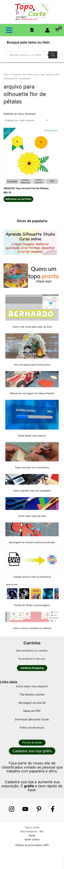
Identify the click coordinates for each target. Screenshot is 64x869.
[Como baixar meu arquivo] (32, 415)
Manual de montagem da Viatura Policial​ (32, 393)
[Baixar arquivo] (32, 30)
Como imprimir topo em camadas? (32, 490)
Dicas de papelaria (32, 221)
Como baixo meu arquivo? (32, 686)
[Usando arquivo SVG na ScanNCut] (32, 560)
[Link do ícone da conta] (47, 30)
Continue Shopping (32, 668)
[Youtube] (25, 809)
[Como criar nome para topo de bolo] (32, 308)
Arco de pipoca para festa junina (32, 364)
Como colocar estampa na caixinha (32, 628)
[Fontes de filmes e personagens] (32, 591)
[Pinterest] (39, 809)
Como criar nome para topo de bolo (32, 326)
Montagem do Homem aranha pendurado (32, 542)
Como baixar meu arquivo (32, 435)
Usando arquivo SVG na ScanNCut (32, 576)
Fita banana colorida (32, 694)
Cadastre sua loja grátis (32, 751)
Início (6, 74)
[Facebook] (53, 809)
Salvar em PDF (32, 711)
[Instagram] (12, 809)
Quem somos (32, 839)
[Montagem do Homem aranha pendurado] (32, 529)
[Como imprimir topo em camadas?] (32, 479)
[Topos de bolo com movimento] (32, 451)
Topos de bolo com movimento (32, 467)
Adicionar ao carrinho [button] (18, 199)
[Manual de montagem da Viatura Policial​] (32, 379)
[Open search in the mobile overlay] (32, 54)
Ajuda (32, 835)
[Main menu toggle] (9, 30)
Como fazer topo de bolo (32, 515)
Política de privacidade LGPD (32, 845)
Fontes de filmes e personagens (32, 605)
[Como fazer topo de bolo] (32, 503)
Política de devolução (32, 727)
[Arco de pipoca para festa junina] (32, 346)
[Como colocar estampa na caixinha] (32, 617)
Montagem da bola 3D (32, 702)
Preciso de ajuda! (32, 742)
